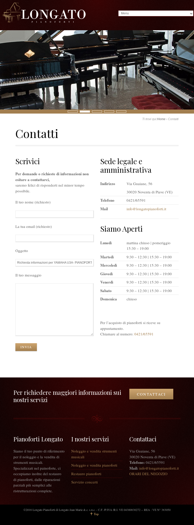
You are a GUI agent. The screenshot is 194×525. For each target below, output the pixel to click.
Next (3, 111)
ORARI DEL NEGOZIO (148, 473)
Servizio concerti (84, 481)
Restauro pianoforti (86, 473)
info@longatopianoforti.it (146, 208)
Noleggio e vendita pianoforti (94, 465)
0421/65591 (144, 333)
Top (96, 514)
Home (161, 119)
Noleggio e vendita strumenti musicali (94, 453)
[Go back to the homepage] (44, 13)
